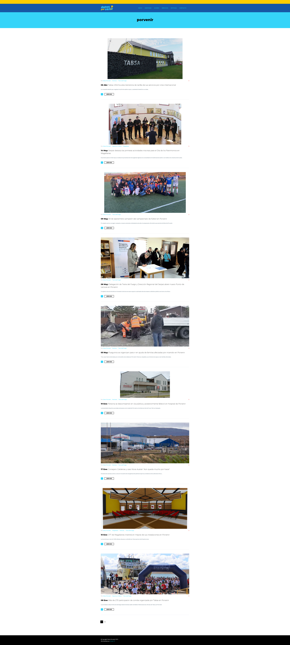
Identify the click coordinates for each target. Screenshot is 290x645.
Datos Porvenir (107, 80)
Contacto (182, 8)
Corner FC (112, 641)
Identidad (148, 8)
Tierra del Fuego (122, 80)
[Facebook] (144, 1)
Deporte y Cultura (117, 146)
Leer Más (109, 94)
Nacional (114, 399)
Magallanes (126, 146)
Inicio (140, 8)
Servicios (165, 8)
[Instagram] (146, 1)
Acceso (156, 8)
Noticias (174, 8)
